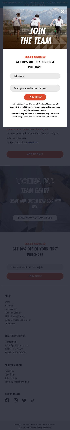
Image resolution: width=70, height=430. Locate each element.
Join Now (35, 97)
